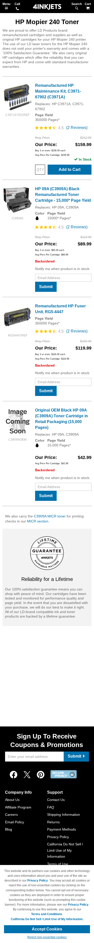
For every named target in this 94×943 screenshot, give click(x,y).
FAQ (50, 807)
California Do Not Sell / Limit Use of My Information (65, 850)
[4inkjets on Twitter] (27, 774)
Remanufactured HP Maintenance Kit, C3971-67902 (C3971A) (58, 91)
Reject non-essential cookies (47, 937)
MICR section (37, 521)
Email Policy (14, 822)
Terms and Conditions (46, 914)
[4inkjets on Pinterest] (40, 774)
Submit (46, 287)
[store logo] (47, 7)
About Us (12, 800)
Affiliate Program (18, 807)
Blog (8, 829)
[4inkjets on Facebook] (13, 774)
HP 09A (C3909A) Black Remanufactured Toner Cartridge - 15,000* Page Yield (63, 195)
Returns (53, 822)
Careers (11, 815)
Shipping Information (63, 815)
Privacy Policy (58, 837)
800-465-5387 (17, 9)
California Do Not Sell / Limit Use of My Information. (47, 919)
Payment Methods (61, 829)
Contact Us (56, 800)
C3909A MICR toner (50, 516)
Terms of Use (57, 864)
